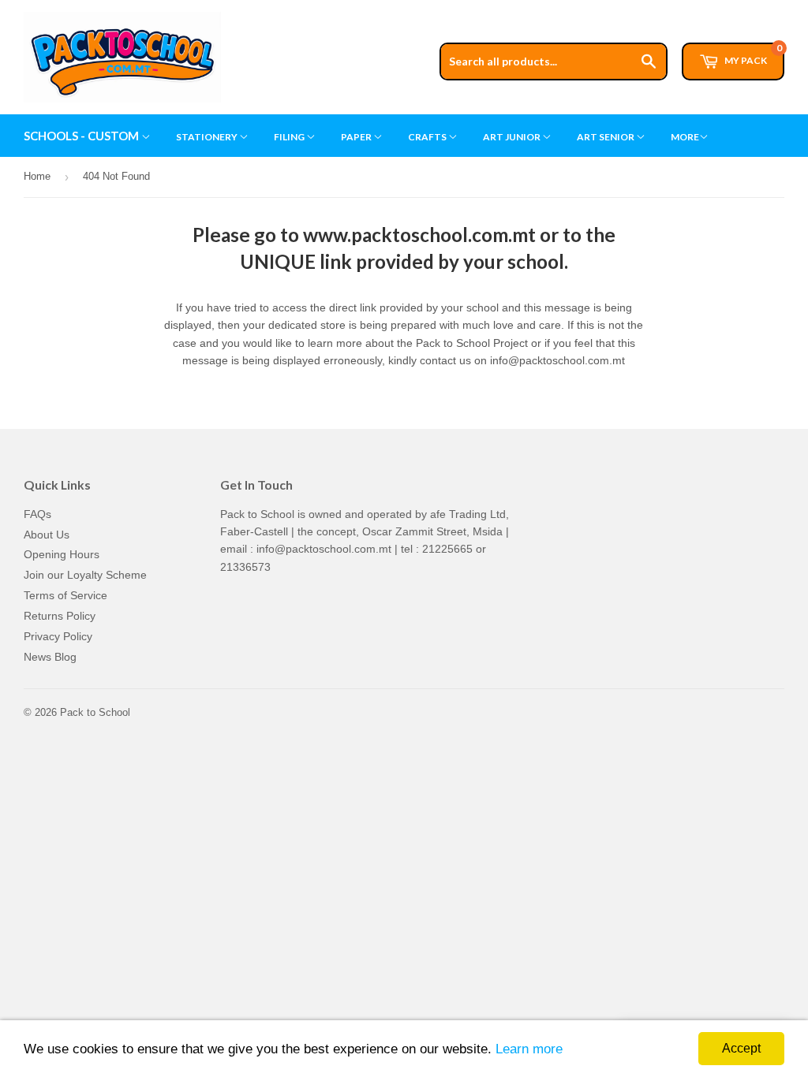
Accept (741, 1048)
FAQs (37, 514)
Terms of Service (65, 595)
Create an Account (742, 7)
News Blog (50, 656)
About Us (46, 534)
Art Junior (512, 137)
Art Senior (606, 137)
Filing (290, 137)
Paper (357, 137)
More (685, 137)
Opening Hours (61, 554)
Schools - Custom (82, 136)
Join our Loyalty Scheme (85, 574)
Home (37, 176)
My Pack (752, 54)
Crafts (428, 137)
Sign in (664, 7)
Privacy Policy (58, 636)
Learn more (529, 1049)
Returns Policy (59, 615)
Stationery (207, 137)
